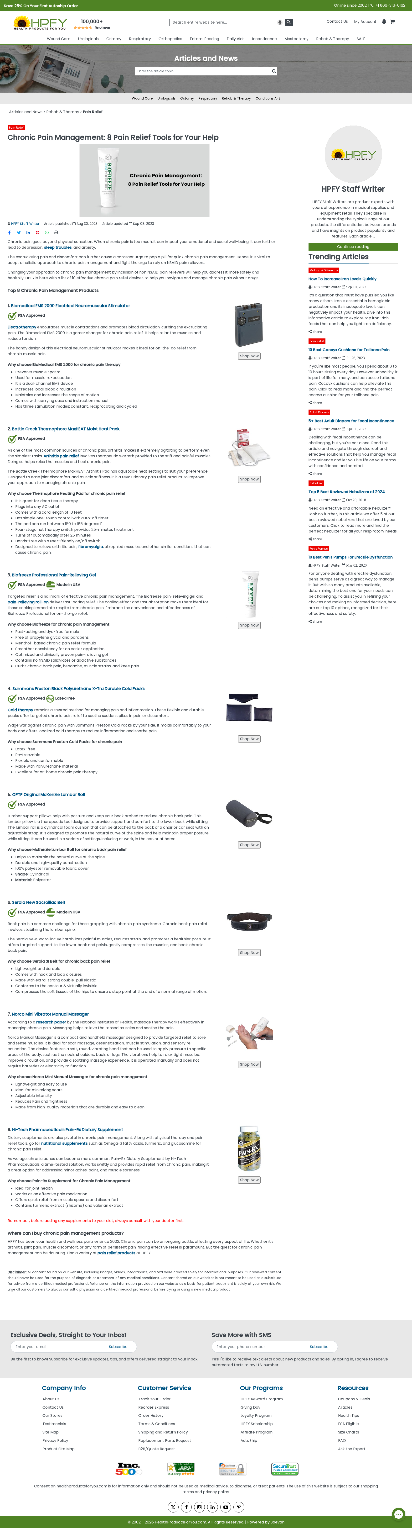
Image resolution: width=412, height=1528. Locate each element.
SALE (361, 39)
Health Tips (348, 1415)
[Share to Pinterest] (40, 232)
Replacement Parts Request (164, 1440)
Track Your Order (154, 1399)
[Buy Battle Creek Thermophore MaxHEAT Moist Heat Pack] (249, 479)
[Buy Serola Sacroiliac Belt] (249, 952)
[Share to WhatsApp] (49, 232)
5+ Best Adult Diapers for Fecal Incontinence (351, 421)
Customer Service (164, 1388)
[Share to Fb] (12, 232)
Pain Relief (16, 128)
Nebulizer (316, 483)
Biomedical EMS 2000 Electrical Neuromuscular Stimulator (71, 306)
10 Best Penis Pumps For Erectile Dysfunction (351, 557)
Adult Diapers (319, 412)
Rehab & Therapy (332, 39)
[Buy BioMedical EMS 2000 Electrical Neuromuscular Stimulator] (249, 356)
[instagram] (199, 1507)
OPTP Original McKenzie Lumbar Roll (48, 794)
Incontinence (264, 39)
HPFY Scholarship (257, 1424)
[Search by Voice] (280, 22)
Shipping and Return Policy (163, 1432)
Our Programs (261, 1388)
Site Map (50, 1432)
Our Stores (52, 1415)
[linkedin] (212, 1507)
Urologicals (88, 39)
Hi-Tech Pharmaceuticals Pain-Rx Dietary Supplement (68, 1130)
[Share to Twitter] (21, 232)
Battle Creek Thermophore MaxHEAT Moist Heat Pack (66, 429)
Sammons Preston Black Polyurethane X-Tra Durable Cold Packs (79, 688)
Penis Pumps (319, 549)
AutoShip (249, 1440)
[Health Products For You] (40, 22)
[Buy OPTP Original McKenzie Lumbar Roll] (249, 845)
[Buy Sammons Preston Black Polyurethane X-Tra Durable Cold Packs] (249, 739)
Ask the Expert (352, 1449)
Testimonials (54, 1424)
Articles (345, 1407)
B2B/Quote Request (156, 1449)
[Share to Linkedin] (31, 232)
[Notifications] (384, 21)
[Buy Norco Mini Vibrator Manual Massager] (249, 1064)
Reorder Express (153, 1407)
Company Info (64, 1388)
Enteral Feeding (204, 39)
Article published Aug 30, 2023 (71, 223)
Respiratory (140, 39)
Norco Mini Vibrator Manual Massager (50, 1014)
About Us (50, 1399)
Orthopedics (170, 39)
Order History (151, 1415)
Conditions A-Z (268, 98)
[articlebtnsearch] (206, 78)
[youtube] (225, 1507)
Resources (353, 1388)
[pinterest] (238, 1507)
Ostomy (113, 39)
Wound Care (58, 39)
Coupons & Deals (354, 1399)
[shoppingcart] (392, 21)
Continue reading (353, 246)
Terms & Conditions (156, 1424)
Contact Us (337, 21)
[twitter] (173, 1507)
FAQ (342, 1440)
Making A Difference (324, 270)
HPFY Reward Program (262, 1399)
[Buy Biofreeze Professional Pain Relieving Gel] (249, 625)
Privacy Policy (55, 1440)
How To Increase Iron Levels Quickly (342, 279)
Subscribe (118, 1346)
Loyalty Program (256, 1415)
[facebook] (186, 1507)
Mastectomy (296, 39)
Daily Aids (235, 39)
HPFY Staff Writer (25, 223)
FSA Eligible (348, 1424)
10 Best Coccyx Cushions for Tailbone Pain (349, 350)
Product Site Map (58, 1449)
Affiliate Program (257, 1432)
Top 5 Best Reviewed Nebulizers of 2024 (347, 492)
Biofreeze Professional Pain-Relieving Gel (54, 575)
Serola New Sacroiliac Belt (39, 902)
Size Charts (348, 1432)
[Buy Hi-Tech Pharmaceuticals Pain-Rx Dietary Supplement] (249, 1180)
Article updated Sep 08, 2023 (128, 223)
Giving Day (250, 1407)
